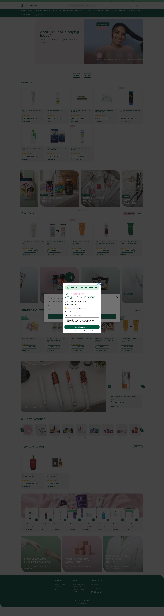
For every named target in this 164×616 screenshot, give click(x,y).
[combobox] (68, 315)
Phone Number (70, 312)
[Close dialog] (99, 284)
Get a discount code (82, 327)
